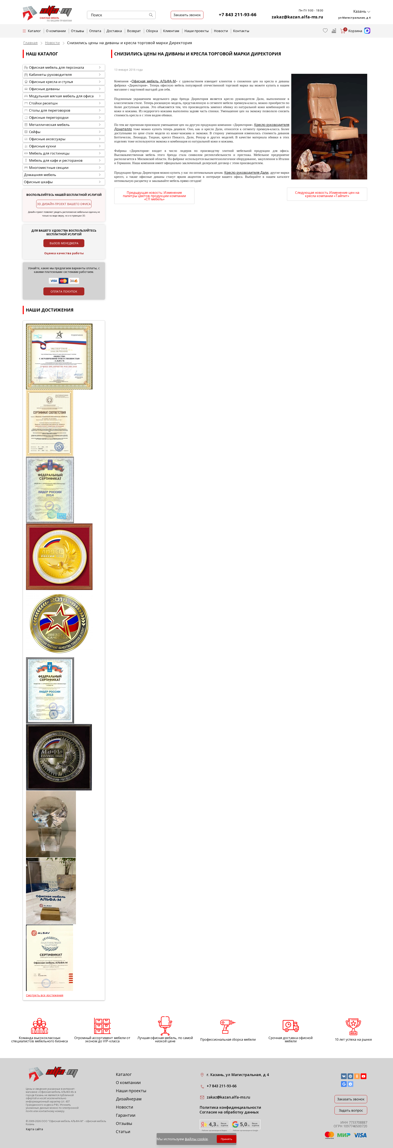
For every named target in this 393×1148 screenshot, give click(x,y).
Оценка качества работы (64, 253)
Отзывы (77, 31)
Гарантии (125, 1115)
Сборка (152, 31)
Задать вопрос (351, 1110)
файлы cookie (196, 1139)
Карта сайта (34, 1129)
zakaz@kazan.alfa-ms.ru (297, 17)
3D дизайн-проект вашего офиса (64, 204)
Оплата (95, 31)
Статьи (123, 1131)
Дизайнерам (128, 1099)
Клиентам (171, 31)
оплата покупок (64, 291)
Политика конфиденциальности (230, 1107)
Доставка (114, 31)
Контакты (241, 31)
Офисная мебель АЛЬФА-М (154, 81)
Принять (226, 1139)
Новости (221, 31)
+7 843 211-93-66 (237, 14)
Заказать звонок (351, 1099)
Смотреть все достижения (44, 995)
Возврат (134, 31)
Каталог (124, 1074)
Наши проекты (196, 31)
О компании (56, 31)
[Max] (366, 32)
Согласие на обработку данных (229, 1112)
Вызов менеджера (64, 243)
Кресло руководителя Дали (246, 172)
